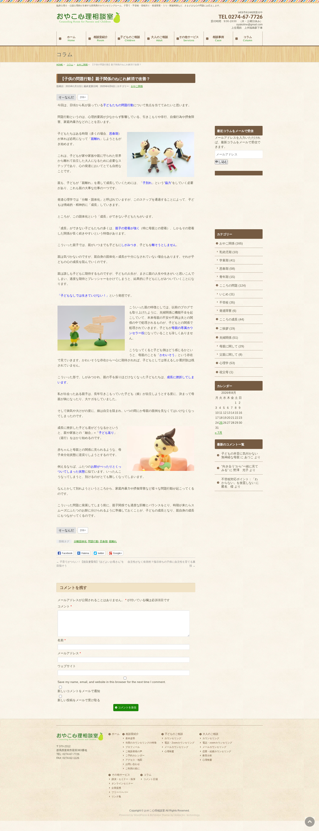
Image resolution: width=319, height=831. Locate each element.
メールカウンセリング (176, 747)
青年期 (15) (227, 277)
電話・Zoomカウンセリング (179, 742)
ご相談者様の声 (133, 751)
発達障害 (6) (227, 310)
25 (221, 422)
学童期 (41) (227, 260)
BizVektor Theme (160, 815)
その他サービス (121, 774)
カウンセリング (172, 738)
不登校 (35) (227, 302)
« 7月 (218, 432)
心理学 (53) (227, 363)
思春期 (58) (227, 268)
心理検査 (169, 751)
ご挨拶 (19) (227, 328)
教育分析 (207, 755)
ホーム (116, 734)
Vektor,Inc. (180, 815)
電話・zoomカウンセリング (217, 742)
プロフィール (132, 747)
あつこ (248, 457)
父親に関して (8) (230, 354)
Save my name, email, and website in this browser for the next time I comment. (112, 682)
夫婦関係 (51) (228, 337)
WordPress (140, 815)
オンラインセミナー (122, 783)
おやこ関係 (137, 86)
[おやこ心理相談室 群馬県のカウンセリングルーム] (89, 20)
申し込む (221, 161)
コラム (147, 774)
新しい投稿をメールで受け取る (79, 700)
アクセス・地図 (133, 759)
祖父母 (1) (226, 372)
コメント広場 (150, 779)
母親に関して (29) (231, 346)
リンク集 (116, 796)
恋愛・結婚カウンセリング (216, 751)
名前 (62, 640)
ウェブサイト (67, 666)
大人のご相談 (210, 734)
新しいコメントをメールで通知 (79, 691)
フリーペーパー (120, 792)
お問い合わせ (132, 764)
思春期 (104, 541)
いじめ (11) (227, 294)
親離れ (113, 541)
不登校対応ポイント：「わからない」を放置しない (239, 481)
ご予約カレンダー (135, 755)
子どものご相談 (174, 734)
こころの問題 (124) (232, 285)
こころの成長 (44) (231, 319)
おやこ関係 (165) (231, 243)
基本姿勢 (130, 738)
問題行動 (93, 541)
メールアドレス (69, 653)
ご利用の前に (132, 768)
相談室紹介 (132, 734)
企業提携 (116, 787)
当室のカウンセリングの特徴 (140, 742)
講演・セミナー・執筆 (123, 779)
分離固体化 (80, 541)
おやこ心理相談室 (154, 810)
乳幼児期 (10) (228, 252)
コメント (65, 606)
